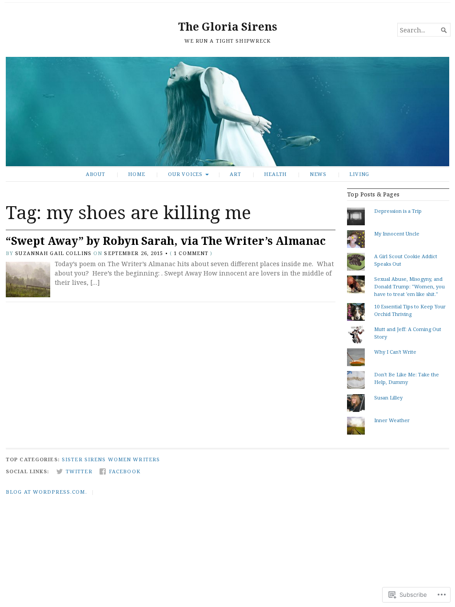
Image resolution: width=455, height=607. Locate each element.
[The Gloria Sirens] (227, 111)
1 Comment (191, 253)
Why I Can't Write (395, 351)
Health (275, 174)
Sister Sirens (84, 459)
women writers (134, 459)
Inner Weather (392, 420)
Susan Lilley (388, 397)
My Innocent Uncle (396, 233)
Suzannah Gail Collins (53, 253)
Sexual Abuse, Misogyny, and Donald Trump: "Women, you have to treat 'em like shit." (409, 286)
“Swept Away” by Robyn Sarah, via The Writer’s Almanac (166, 240)
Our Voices (185, 174)
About (95, 174)
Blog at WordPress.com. (46, 491)
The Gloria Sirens (227, 26)
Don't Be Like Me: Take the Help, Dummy (406, 378)
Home (136, 174)
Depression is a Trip (398, 211)
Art (235, 174)
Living (359, 174)
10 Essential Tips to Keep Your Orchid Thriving (410, 310)
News (318, 174)
